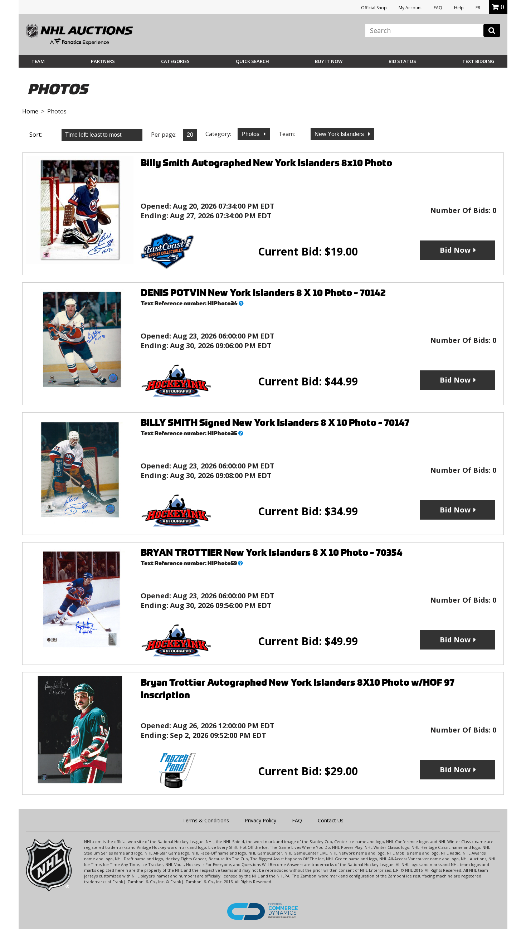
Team (38, 61)
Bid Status (402, 61)
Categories (175, 61)
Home (30, 111)
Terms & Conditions (205, 820)
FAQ (438, 8)
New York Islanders (340, 134)
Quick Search (252, 61)
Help (459, 8)
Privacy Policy (260, 820)
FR (478, 8)
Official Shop (374, 8)
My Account (410, 8)
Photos (251, 134)
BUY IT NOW (328, 61)
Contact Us (331, 820)
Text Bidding (478, 61)
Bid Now (455, 250)
